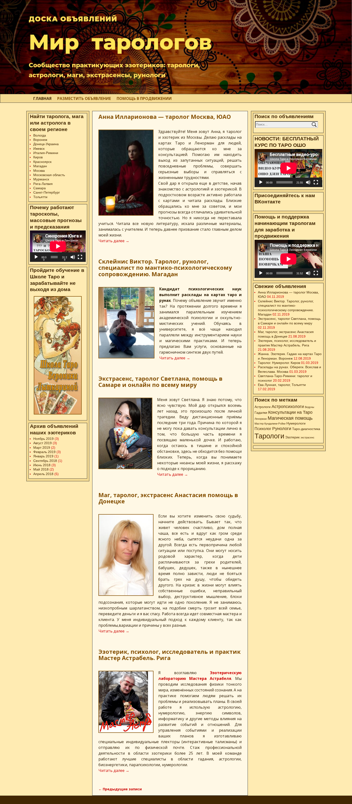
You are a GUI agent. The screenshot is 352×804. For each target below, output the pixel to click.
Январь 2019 (43, 456)
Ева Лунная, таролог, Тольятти (282, 385)
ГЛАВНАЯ (42, 98)
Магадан (40, 166)
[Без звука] (72, 257)
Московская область (49, 175)
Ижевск (39, 148)
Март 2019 (41, 447)
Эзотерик (292, 437)
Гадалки (261, 412)
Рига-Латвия (43, 184)
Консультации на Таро (290, 412)
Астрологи (263, 407)
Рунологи (281, 428)
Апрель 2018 (43, 474)
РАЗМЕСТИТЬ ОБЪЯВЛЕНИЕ (84, 98)
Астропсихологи (288, 406)
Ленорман (261, 418)
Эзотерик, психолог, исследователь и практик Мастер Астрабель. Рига (169, 655)
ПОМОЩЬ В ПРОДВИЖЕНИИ (144, 98)
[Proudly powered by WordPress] (287, 800)
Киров (38, 157)
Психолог (263, 428)
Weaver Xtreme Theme (306, 800)
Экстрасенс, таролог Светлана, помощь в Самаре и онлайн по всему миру (160, 381)
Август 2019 (42, 443)
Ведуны (309, 407)
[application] (58, 246)
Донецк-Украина (46, 144)
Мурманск (41, 179)
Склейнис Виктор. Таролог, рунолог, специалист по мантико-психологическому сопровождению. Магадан (165, 267)
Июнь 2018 (42, 465)
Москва (39, 170)
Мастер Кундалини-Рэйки (270, 423)
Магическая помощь (290, 418)
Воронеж (40, 140)
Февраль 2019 (44, 452)
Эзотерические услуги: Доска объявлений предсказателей (88, 800)
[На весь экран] (80, 257)
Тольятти (40, 197)
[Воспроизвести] (36, 257)
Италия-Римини (45, 153)
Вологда (39, 135)
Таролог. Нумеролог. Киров (279, 363)
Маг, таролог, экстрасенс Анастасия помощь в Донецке (168, 498)
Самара (39, 188)
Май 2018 (41, 469)
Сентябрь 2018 (45, 461)
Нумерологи (296, 423)
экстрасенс (307, 437)
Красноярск (42, 162)
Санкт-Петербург (46, 192)
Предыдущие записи (120, 789)
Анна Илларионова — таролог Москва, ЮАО (164, 117)
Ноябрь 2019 (43, 439)
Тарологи (269, 436)
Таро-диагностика (306, 429)
